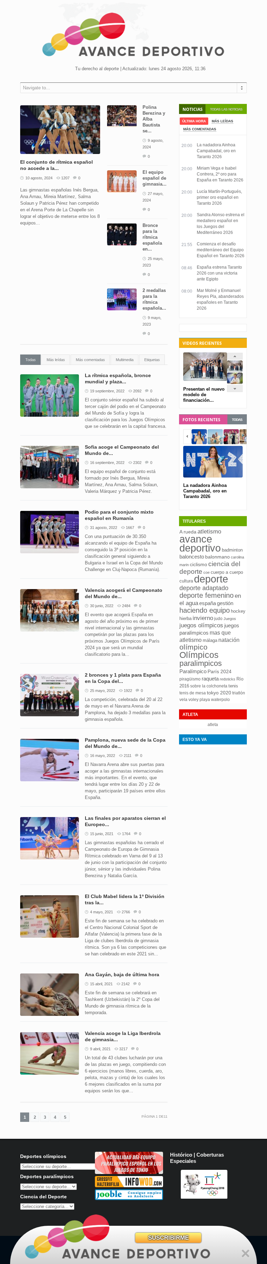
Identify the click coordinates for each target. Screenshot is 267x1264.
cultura (186, 581)
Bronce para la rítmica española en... (152, 237)
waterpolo (220, 699)
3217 (123, 1049)
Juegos (230, 619)
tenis (233, 685)
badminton (232, 550)
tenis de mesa (192, 693)
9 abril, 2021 (100, 1049)
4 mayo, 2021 (101, 912)
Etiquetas (152, 360)
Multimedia (125, 360)
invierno (203, 618)
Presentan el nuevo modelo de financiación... (204, 394)
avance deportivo (200, 543)
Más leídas (56, 360)
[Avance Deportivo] (133, 37)
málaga (210, 640)
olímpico (193, 647)
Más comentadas (90, 360)
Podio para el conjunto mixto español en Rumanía (119, 515)
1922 (128, 690)
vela (183, 700)
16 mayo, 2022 (102, 755)
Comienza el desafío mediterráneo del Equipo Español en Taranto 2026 (220, 250)
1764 (126, 834)
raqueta (210, 679)
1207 (65, 178)
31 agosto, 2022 (103, 527)
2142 (125, 984)
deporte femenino (206, 595)
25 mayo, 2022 (102, 690)
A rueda (187, 532)
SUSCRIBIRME (168, 1237)
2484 (126, 606)
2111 (127, 755)
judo (218, 618)
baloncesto (191, 557)
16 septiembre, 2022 (107, 462)
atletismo (209, 531)
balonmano (217, 557)
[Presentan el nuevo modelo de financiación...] (235, 370)
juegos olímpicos (201, 625)
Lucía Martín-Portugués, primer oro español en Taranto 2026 (219, 197)
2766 (126, 912)
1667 (130, 527)
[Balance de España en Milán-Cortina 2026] (235, 382)
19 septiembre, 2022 (107, 391)
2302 (137, 462)
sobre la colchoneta (208, 686)
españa (207, 603)
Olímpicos (199, 655)
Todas (30, 360)
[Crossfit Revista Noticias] (129, 1185)
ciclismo (198, 564)
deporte (211, 579)
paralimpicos (200, 663)
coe (206, 572)
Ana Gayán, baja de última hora (122, 974)
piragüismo (190, 679)
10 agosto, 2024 (38, 178)
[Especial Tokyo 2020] (129, 1172)
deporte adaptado (203, 588)
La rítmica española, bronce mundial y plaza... (118, 378)
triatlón (238, 693)
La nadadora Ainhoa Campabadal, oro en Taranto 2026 (216, 150)
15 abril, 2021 (101, 984)
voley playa (199, 700)
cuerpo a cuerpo (227, 572)
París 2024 (220, 671)
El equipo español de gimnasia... (155, 178)
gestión (225, 603)
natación (229, 640)
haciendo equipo (204, 610)
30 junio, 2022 (101, 606)
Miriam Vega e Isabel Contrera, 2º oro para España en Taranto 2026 (220, 174)
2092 (137, 391)
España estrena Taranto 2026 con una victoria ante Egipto (219, 273)
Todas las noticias (226, 109)
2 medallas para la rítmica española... (154, 299)
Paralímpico (193, 671)
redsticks (227, 679)
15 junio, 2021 (101, 834)
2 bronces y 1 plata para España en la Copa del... (123, 678)
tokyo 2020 (219, 692)
